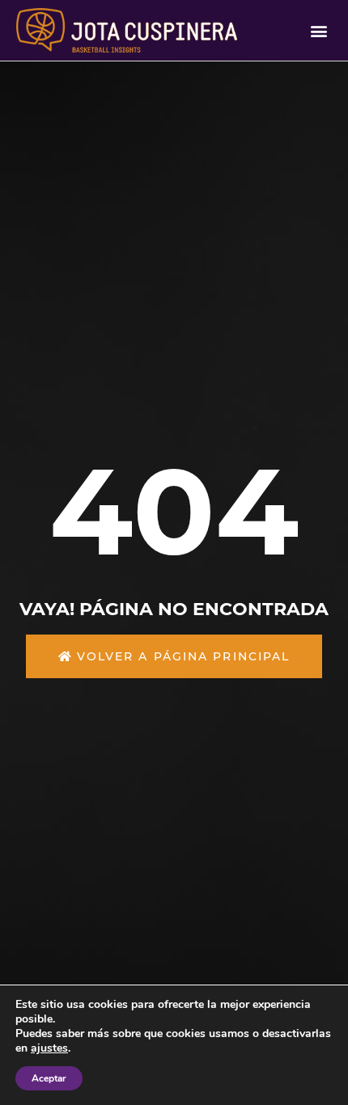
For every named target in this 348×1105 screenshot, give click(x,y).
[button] (318, 30)
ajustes (49, 1048)
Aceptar (49, 1078)
